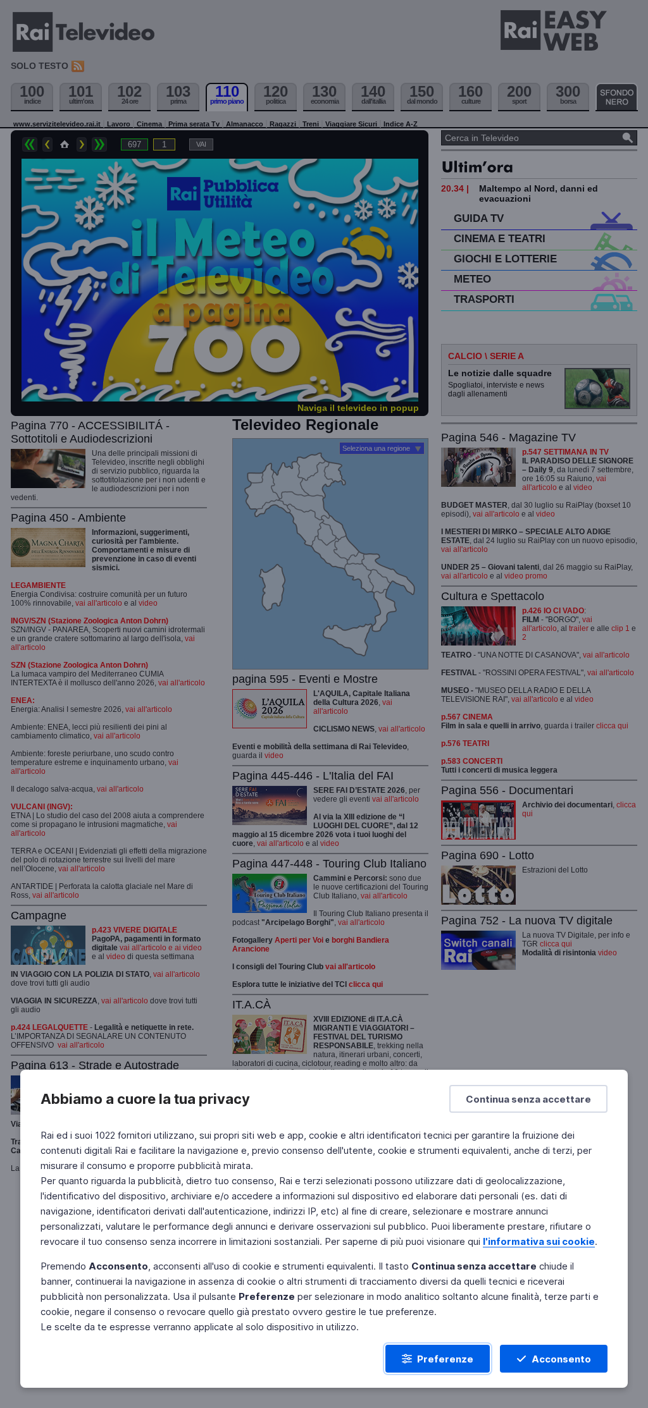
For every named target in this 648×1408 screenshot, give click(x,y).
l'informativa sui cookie (539, 1241)
